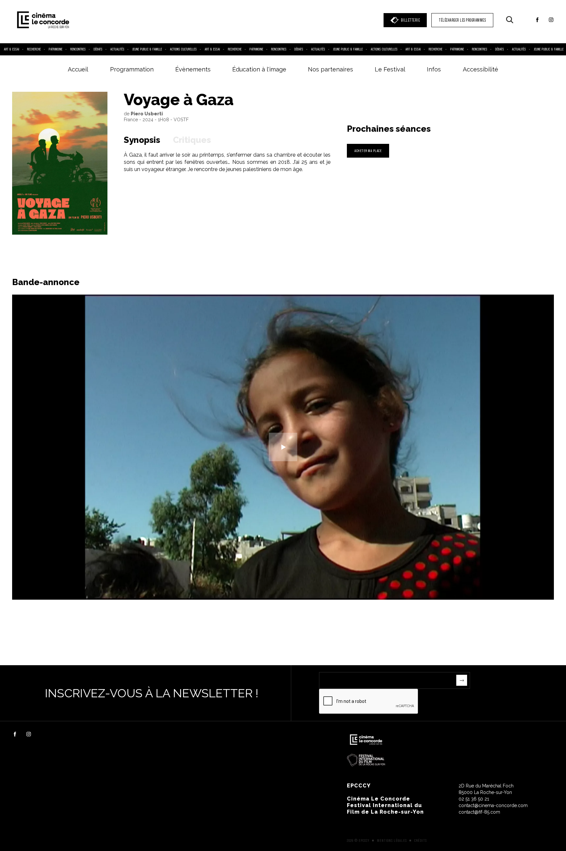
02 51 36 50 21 (474, 799)
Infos (434, 69)
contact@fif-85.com (479, 812)
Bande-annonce (46, 282)
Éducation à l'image (259, 69)
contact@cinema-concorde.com (493, 805)
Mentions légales (392, 840)
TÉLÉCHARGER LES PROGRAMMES (462, 20)
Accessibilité (480, 69)
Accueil (78, 69)
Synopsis (142, 140)
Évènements (193, 69)
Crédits (420, 840)
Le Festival (390, 69)
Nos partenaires (330, 69)
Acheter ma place (368, 150)
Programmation (132, 69)
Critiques (192, 140)
